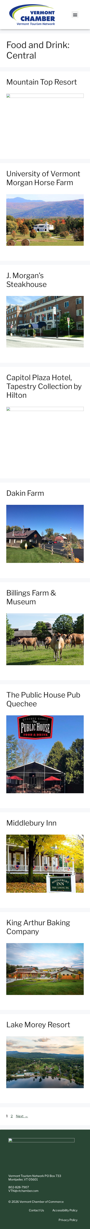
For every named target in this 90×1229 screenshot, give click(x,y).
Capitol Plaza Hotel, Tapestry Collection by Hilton (44, 386)
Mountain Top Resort (41, 81)
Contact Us (36, 1210)
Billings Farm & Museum (31, 597)
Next (22, 1116)
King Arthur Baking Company (38, 927)
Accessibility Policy (64, 1210)
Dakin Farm (25, 493)
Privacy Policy (68, 1220)
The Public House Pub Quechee (43, 699)
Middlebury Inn (31, 822)
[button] (75, 14)
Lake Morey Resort (38, 1024)
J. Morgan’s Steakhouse (26, 280)
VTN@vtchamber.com (23, 1190)
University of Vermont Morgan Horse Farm (43, 178)
